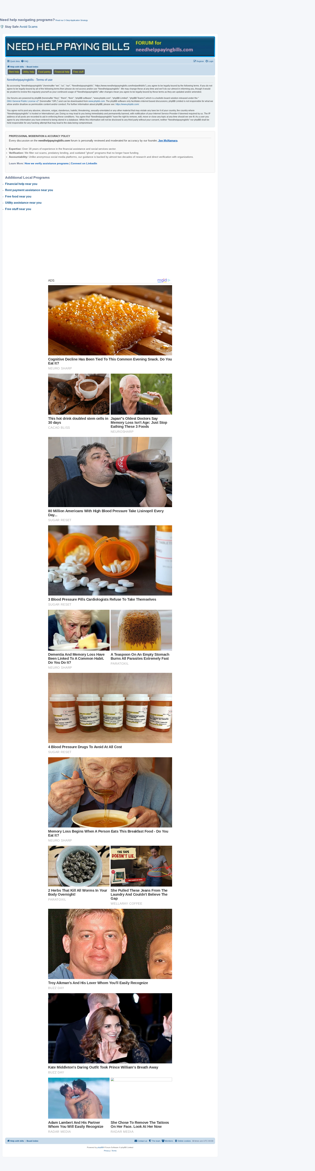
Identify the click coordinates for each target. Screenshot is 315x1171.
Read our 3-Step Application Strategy (71, 20)
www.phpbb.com (96, 101)
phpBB (100, 1147)
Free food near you (18, 196)
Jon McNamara (167, 140)
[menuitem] (24, 61)
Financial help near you (21, 183)
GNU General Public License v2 (22, 101)
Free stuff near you (18, 209)
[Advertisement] (88, 10)
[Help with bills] (110, 46)
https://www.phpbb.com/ (127, 104)
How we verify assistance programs (47, 163)
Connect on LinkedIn (84, 163)
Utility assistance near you (23, 202)
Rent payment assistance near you (29, 190)
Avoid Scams (29, 26)
